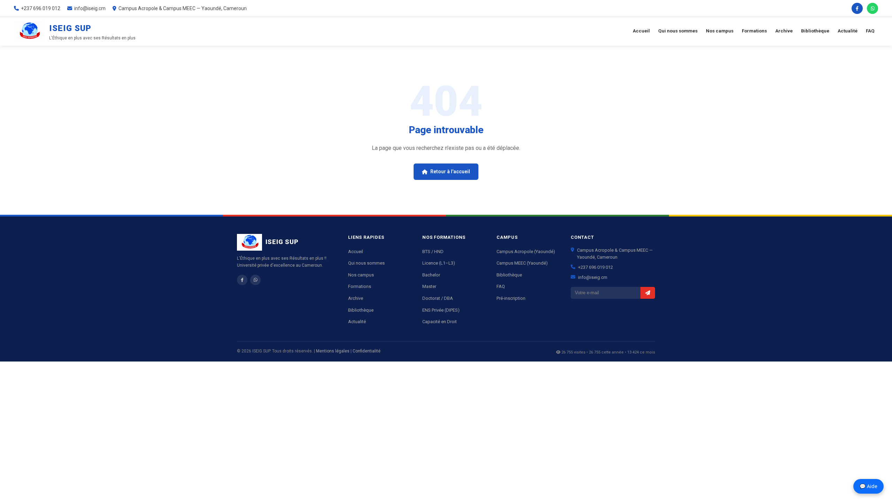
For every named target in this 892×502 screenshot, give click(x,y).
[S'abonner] (647, 293)
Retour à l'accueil (450, 171)
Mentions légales (332, 351)
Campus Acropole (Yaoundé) (526, 251)
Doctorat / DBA (437, 298)
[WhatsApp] (872, 8)
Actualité (848, 30)
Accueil (641, 30)
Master (429, 286)
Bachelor (431, 274)
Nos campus (719, 30)
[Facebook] (857, 8)
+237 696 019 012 (595, 267)
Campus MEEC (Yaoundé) (522, 263)
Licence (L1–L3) (438, 263)
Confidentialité (366, 351)
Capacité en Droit (439, 321)
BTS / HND (433, 251)
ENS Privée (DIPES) (441, 310)
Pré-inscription (511, 298)
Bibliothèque (815, 30)
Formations (754, 30)
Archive (784, 30)
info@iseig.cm (592, 277)
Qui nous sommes (678, 30)
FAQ (870, 30)
